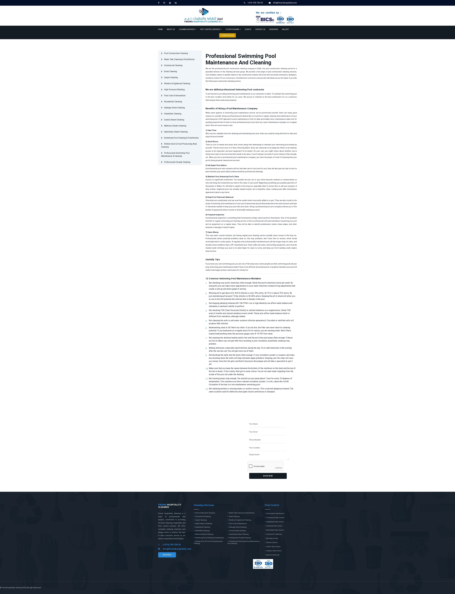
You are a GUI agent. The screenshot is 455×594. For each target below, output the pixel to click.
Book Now (273, 29)
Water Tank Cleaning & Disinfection (179, 59)
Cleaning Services (187, 29)
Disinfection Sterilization (275, 513)
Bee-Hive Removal (272, 555)
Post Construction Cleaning (176, 53)
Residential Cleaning (173, 101)
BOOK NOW (268, 476)
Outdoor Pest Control (274, 551)
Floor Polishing (233, 29)
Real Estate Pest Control (275, 530)
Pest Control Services (211, 29)
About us (171, 29)
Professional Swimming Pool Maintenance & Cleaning (175, 154)
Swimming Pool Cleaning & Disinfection (181, 138)
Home (160, 29)
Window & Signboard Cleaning (177, 83)
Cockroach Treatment (274, 534)
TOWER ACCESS (227, 35)
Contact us (260, 29)
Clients (248, 29)
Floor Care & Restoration (174, 95)
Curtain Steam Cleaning (174, 120)
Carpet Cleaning (171, 77)
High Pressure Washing (174, 89)
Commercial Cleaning (173, 65)
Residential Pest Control (275, 522)
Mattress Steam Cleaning (175, 126)
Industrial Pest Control (274, 526)
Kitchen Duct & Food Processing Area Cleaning (179, 145)
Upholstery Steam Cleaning (176, 132)
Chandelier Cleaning (172, 114)
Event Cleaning (170, 71)
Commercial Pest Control (275, 517)
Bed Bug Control (272, 538)
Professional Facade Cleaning (177, 162)
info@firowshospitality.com (177, 549)
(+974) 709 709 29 (172, 544)
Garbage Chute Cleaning (174, 108)
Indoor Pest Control (273, 546)
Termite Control (271, 542)
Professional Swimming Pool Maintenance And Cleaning (244, 542)
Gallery (285, 29)
